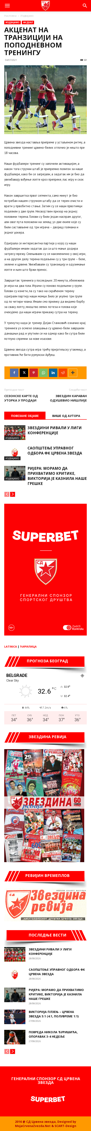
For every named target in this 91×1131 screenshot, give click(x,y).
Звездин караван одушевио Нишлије (68, 398)
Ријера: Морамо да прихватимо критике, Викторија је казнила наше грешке (57, 476)
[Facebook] (14, 373)
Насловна (10, 16)
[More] (72, 373)
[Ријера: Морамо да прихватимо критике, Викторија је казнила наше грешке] (14, 473)
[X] (24, 373)
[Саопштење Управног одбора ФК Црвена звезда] (14, 453)
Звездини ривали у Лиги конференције (55, 430)
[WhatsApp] (43, 373)
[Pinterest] (33, 373)
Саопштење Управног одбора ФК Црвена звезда (55, 451)
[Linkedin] (53, 373)
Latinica (10, 646)
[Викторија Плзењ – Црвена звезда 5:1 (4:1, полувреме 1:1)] (14, 1017)
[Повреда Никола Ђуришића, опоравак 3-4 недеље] (14, 1037)
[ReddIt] (63, 373)
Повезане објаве (25, 416)
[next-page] (12, 494)
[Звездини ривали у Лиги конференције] (14, 432)
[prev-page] (7, 494)
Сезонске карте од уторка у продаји (21, 398)
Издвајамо (27, 16)
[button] (7, 5)
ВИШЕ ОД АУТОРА (66, 416)
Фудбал (28, 22)
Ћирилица (28, 646)
